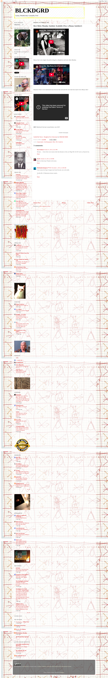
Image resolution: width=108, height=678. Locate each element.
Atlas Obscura (19, 370)
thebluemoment (19, 405)
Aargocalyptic (40, 142)
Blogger (62, 672)
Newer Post (37, 203)
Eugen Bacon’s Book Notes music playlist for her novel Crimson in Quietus (22, 429)
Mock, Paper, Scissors (21, 193)
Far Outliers (19, 309)
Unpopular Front (20, 123)
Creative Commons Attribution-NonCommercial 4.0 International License (54, 666)
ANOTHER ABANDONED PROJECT (22, 645)
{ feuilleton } (19, 245)
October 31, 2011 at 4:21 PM (50, 149)
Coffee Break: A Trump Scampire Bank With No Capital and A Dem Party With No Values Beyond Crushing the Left (21, 186)
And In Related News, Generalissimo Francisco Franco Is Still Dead (21, 196)
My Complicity (59, 142)
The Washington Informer (22, 581)
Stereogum (18, 394)
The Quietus (19, 136)
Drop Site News (19, 201)
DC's (17, 322)
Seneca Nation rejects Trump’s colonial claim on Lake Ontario (22, 317)
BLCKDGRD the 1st (21, 655)
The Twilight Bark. (20, 143)
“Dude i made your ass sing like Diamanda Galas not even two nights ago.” (22, 325)
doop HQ (18, 457)
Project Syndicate (20, 304)
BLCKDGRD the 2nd (21, 650)
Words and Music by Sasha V (22, 637)
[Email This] (50, 139)
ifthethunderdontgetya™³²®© (44, 167)
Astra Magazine (20, 364)
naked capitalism (20, 182)
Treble (17, 412)
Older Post (90, 203)
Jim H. (38, 158)
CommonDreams (20, 210)
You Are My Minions (21, 629)
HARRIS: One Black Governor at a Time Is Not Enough (22, 584)
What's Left (19, 539)
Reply (38, 154)
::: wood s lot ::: (20, 360)
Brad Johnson (40, 149)
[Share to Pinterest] (55, 139)
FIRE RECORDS (63, 137)
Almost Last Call (20, 651)
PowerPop (18, 419)
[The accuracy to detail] (21, 646)
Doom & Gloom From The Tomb (22, 253)
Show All (28, 147)
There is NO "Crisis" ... (21, 332)
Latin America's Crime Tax (22, 305)
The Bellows (19, 463)
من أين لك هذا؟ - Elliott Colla (22, 621)
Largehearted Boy (20, 426)
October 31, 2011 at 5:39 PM (47, 158)
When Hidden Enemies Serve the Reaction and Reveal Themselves (21, 542)
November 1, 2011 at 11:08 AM (59, 167)
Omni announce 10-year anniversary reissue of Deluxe (21, 415)
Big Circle (18, 255)
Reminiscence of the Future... (20, 331)
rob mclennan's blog (21, 267)
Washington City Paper (21, 589)
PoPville (18, 568)
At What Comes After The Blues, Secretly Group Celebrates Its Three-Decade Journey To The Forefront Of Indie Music (22, 398)
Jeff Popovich (25, 666)
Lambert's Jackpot (20, 116)
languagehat (19, 142)
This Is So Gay (19, 521)
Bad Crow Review (20, 533)
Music (54, 142)
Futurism (18, 174)
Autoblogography (48, 142)
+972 (17, 357)
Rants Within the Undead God (22, 260)
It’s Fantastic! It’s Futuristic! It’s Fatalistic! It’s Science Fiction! (22, 248)
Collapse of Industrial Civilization (21, 516)
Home (64, 203)
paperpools (18, 476)
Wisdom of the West (20, 625)
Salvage (18, 470)
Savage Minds (19, 129)
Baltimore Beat (19, 603)
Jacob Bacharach (20, 528)
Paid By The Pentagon (21, 274)
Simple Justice (19, 273)
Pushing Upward (20, 483)
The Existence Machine (21, 633)
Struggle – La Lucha (21, 314)
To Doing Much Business (21, 529)
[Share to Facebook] (54, 139)
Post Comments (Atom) (45, 206)
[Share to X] (53, 139)
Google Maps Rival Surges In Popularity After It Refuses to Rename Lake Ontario (22, 177)
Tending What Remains (21, 517)
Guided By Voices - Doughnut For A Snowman (46, 137)
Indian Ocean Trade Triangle (22, 310)
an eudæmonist (19, 362)
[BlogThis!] (51, 139)
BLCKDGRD (32, 10)
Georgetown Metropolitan (22, 574)
